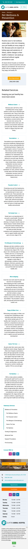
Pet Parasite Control (11, 417)
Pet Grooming (8, 442)
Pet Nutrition (9, 428)
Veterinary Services (9, 405)
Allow (14, 543)
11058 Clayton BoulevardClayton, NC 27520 (15, 474)
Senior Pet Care (10, 424)
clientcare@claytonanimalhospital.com (14, 480)
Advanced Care (9, 435)
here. (9, 540)
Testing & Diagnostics (11, 431)
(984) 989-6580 (14, 81)
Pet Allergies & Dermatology (14, 420)
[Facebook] (14, 453)
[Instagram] (10, 453)
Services (9, 12)
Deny (14, 546)
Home (3, 12)
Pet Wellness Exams (12, 413)
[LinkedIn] (17, 453)
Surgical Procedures (10, 439)
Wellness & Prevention (11, 409)
